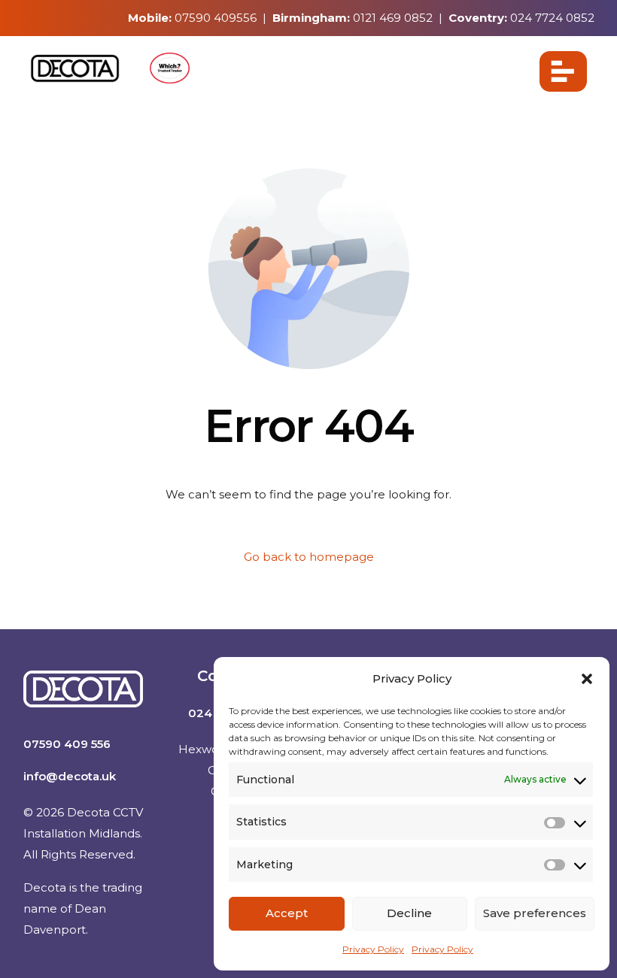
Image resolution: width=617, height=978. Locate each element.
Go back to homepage (309, 557)
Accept (287, 913)
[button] (586, 678)
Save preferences (534, 913)
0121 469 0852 (393, 18)
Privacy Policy (373, 949)
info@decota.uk (69, 776)
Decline (409, 913)
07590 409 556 (67, 744)
